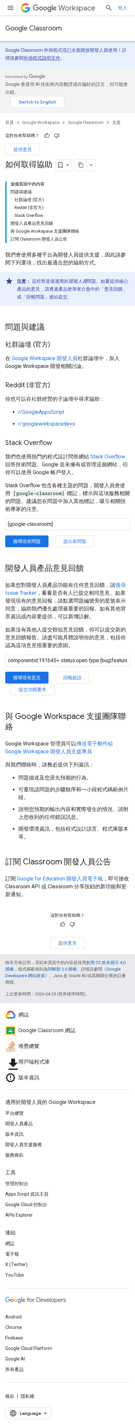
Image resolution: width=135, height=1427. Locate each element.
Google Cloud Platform (28, 1348)
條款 (9, 1396)
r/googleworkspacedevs (46, 424)
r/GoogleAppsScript (41, 412)
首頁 (9, 122)
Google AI (15, 1358)
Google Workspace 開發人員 (45, 358)
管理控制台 (16, 1183)
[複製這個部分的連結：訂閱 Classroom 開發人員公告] (117, 862)
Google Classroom (33, 28)
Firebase (14, 1337)
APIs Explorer (19, 1215)
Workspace (76, 8)
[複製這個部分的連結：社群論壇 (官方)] (56, 345)
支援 (116, 122)
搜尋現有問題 (27, 541)
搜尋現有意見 (27, 678)
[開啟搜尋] (109, 8)
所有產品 (14, 1369)
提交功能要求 (32, 689)
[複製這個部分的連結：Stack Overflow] (58, 443)
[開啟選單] (10, 8)
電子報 (12, 1254)
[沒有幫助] (57, 136)
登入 (122, 7)
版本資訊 (14, 1134)
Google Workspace (40, 122)
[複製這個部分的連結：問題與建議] (51, 328)
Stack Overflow (107, 456)
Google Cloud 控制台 (26, 1204)
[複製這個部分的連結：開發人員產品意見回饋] (90, 569)
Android (13, 1317)
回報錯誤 (72, 678)
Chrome (13, 1327)
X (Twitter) (16, 1264)
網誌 (9, 1243)
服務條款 (14, 1155)
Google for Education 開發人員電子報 (60, 879)
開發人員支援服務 (23, 1144)
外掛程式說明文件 (42, 58)
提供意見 (22, 149)
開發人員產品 (19, 1123)
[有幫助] (47, 136)
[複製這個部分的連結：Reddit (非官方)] (56, 386)
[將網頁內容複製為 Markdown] (81, 165)
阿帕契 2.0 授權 (62, 969)
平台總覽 (14, 1113)
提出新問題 (74, 541)
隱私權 (27, 1396)
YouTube (14, 1275)
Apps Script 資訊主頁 (26, 1194)
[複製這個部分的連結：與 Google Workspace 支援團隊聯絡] (19, 727)
